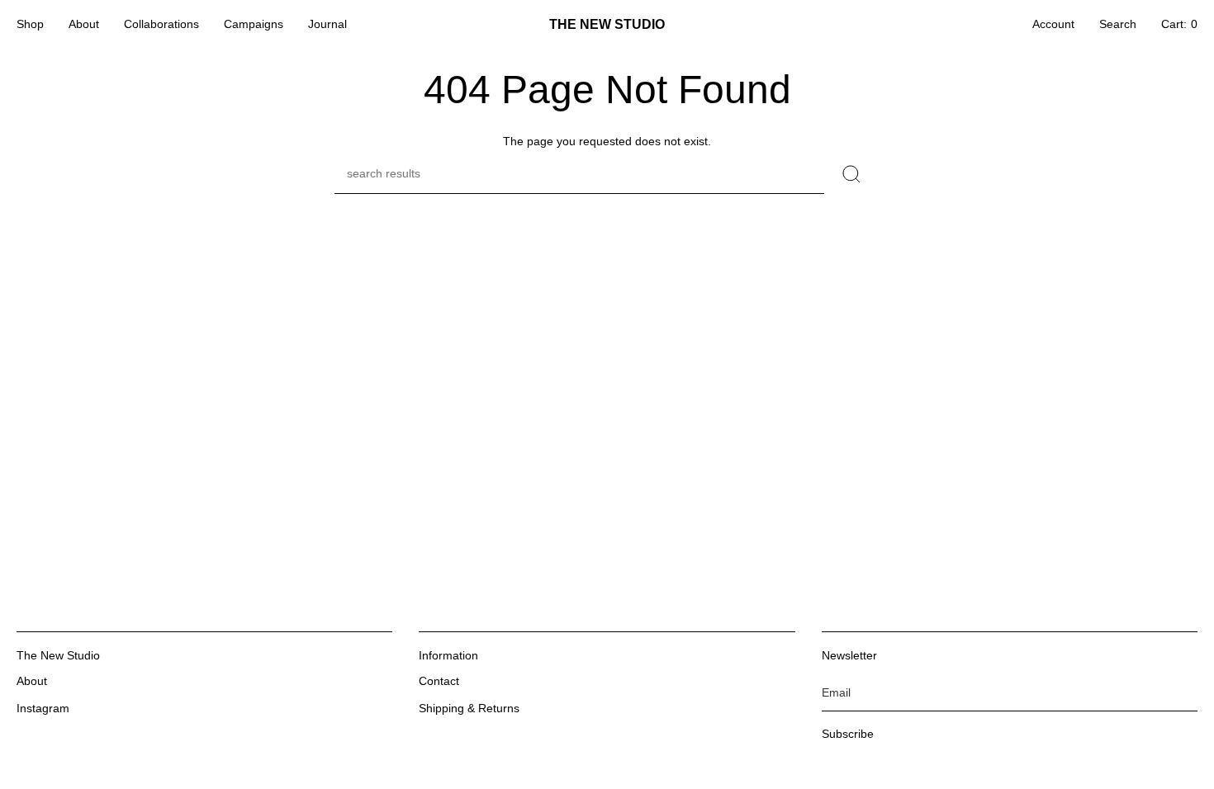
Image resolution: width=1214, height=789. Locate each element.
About (32, 680)
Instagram (43, 708)
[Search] (852, 174)
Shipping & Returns (469, 708)
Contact (439, 680)
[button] (30, 24)
